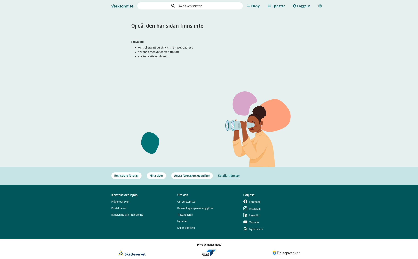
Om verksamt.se (186, 201)
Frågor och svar (120, 201)
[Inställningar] (320, 6)
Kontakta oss (118, 208)
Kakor (186, 227)
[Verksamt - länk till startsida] (122, 6)
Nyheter (182, 221)
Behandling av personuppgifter (195, 208)
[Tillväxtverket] (209, 253)
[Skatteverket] (131, 253)
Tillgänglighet (185, 214)
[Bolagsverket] (286, 253)
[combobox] (193, 6)
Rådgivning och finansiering (127, 214)
